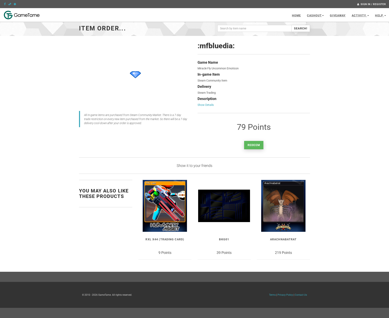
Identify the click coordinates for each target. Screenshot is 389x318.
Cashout (314, 15)
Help (379, 15)
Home (296, 15)
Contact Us (301, 294)
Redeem (254, 145)
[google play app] (15, 4)
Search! (300, 28)
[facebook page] (5, 4)
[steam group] (9, 4)
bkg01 (224, 239)
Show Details (206, 104)
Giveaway (338, 15)
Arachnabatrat (283, 239)
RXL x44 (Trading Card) (164, 239)
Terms (272, 294)
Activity (359, 15)
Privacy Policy (285, 294)
